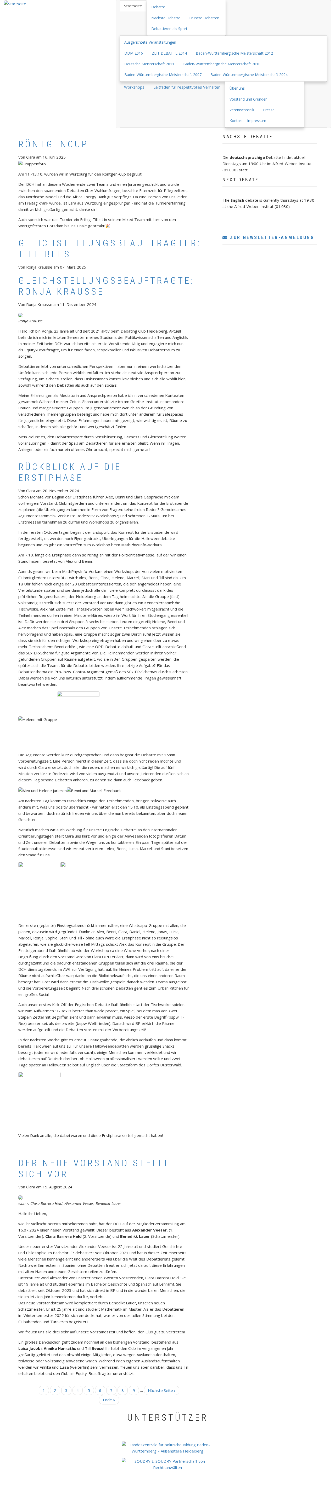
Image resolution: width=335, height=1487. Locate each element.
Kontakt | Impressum (248, 120)
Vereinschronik (242, 109)
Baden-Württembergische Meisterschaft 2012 (234, 53)
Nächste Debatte (165, 17)
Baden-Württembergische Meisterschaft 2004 (249, 74)
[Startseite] (15, 3)
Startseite (133, 5)
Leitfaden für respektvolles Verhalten (186, 87)
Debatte (158, 6)
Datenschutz (232, 1483)
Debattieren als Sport (169, 28)
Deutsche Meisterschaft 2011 (149, 63)
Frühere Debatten (204, 17)
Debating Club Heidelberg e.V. (145, 1483)
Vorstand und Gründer (248, 99)
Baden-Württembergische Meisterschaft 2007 (163, 74)
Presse (269, 109)
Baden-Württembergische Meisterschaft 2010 (221, 63)
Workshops (134, 87)
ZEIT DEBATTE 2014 (169, 53)
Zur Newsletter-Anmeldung (271, 237)
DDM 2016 (133, 53)
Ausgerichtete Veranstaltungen (150, 42)
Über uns (237, 88)
